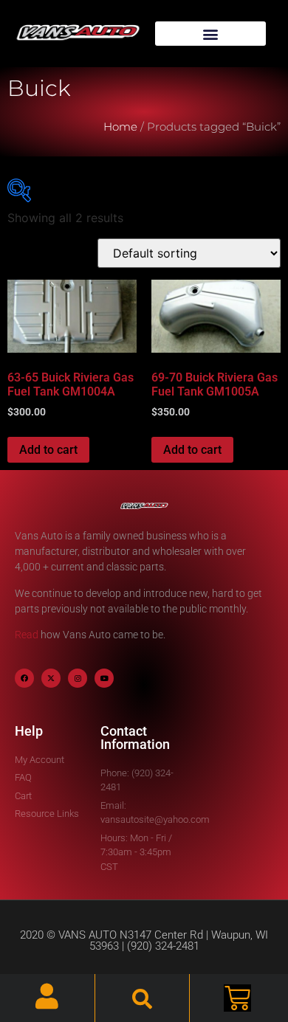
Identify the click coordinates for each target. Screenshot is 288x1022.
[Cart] (237, 998)
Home (120, 127)
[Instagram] (77, 678)
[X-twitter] (51, 678)
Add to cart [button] (48, 450)
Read (26, 635)
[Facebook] (24, 678)
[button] (210, 33)
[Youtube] (104, 678)
